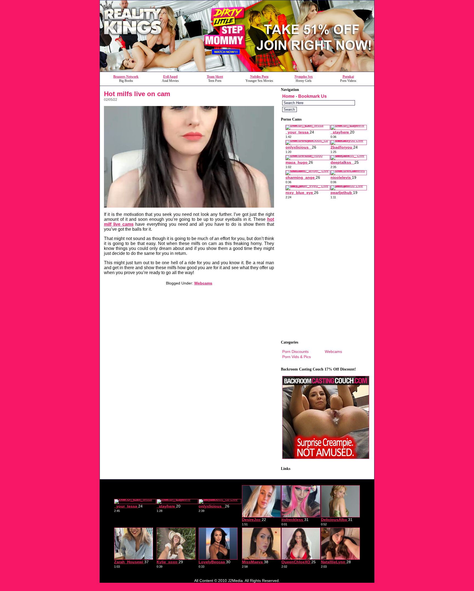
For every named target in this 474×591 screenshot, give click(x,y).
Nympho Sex (304, 77)
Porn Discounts (295, 351)
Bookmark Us (312, 96)
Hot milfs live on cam (137, 93)
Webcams (203, 283)
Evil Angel (170, 77)
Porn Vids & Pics (296, 357)
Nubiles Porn (259, 77)
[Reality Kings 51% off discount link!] (237, 70)
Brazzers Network (126, 77)
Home (288, 96)
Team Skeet (215, 77)
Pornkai (348, 77)
